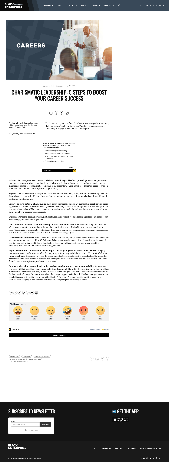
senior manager (35, 359)
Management (14, 356)
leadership (27, 356)
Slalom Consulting (55, 180)
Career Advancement (17, 359)
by (53, 86)
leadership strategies (18, 362)
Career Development (42, 356)
